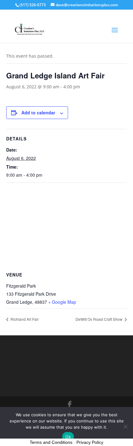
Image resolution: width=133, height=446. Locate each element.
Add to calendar (38, 112)
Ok (68, 436)
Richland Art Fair (24, 319)
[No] (125, 426)
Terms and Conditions (51, 442)
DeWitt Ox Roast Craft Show (99, 319)
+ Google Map (62, 302)
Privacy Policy (89, 442)
